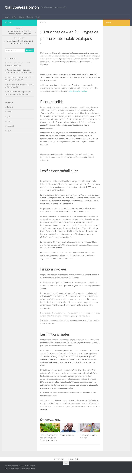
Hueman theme (30, 468)
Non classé (10, 126)
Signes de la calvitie (67, 435)
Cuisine (21, 17)
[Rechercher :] (15, 50)
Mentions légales (73, 459)
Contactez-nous (58, 459)
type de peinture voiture (78, 91)
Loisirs (7, 17)
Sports (38, 17)
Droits (14, 17)
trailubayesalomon (22, 7)
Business (30, 17)
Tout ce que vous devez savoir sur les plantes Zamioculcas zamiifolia (49, 438)
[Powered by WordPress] (13, 468)
